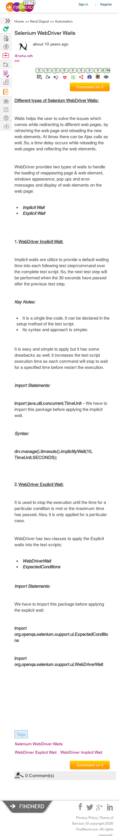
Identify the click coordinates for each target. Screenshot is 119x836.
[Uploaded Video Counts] (97, 76)
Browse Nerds (6, 46)
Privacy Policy (87, 818)
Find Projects (6, 64)
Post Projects (6, 37)
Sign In (83, 4)
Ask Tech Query (6, 117)
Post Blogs (6, 126)
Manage (6, 73)
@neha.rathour (23, 58)
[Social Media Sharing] (80, 76)
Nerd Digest (39, 21)
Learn (6, 92)
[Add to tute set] (38, 76)
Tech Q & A (6, 109)
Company (6, 82)
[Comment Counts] (72, 76)
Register (106, 4)
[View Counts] (105, 76)
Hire (6, 28)
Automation (64, 21)
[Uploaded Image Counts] (89, 76)
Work (6, 55)
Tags (21, 734)
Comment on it (90, 87)
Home (19, 21)
